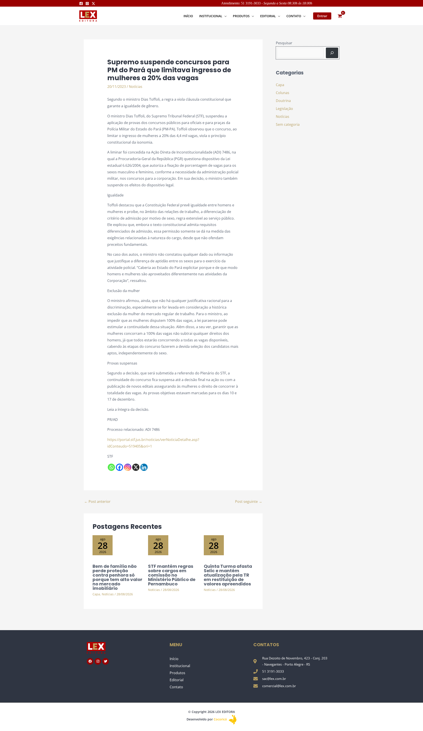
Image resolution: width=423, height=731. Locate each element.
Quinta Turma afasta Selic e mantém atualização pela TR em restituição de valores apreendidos (228, 575)
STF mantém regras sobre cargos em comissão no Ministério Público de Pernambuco (171, 575)
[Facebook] (81, 3)
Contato (176, 687)
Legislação (284, 108)
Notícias (135, 86)
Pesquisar (284, 43)
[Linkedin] (144, 467)
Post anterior (97, 501)
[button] (224, 16)
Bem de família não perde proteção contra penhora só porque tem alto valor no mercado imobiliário (117, 577)
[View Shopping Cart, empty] (340, 16)
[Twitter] (93, 3)
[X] (135, 467)
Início (174, 658)
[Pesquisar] (332, 53)
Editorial (177, 679)
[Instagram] (87, 3)
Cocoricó (221, 719)
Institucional (180, 665)
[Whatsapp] (111, 467)
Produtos (177, 672)
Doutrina (283, 100)
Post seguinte (248, 501)
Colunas (282, 92)
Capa (96, 594)
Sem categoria (288, 124)
